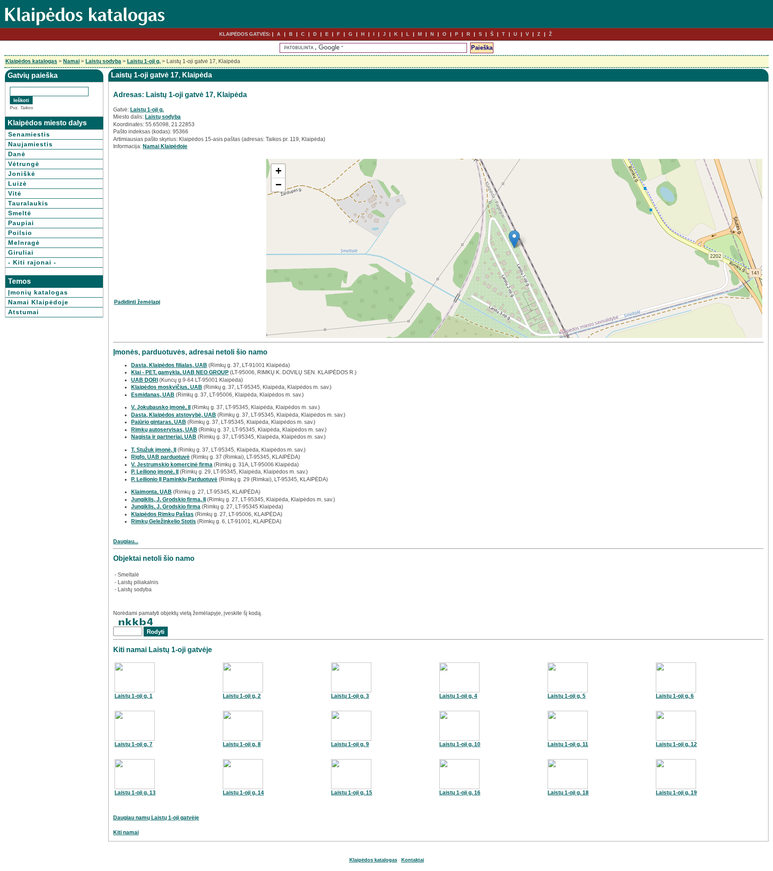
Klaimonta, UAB (151, 492)
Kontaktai (412, 859)
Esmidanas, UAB (152, 395)
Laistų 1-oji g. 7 (134, 744)
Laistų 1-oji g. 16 (459, 793)
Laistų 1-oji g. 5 (567, 696)
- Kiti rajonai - (32, 262)
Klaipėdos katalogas (31, 61)
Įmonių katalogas (38, 292)
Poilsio (20, 232)
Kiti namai (126, 832)
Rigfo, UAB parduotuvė (160, 457)
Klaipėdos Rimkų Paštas (162, 514)
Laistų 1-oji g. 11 (568, 744)
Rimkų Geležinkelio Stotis (163, 521)
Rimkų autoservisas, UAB (164, 430)
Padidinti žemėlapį (137, 302)
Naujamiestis (30, 144)
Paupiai (21, 222)
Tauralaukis (28, 203)
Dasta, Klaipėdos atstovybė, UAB (173, 415)
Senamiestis (29, 134)
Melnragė (24, 242)
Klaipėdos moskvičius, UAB (166, 387)
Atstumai (23, 312)
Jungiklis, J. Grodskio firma (165, 507)
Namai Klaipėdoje (38, 302)
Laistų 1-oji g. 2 (242, 696)
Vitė (14, 193)
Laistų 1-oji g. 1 (134, 696)
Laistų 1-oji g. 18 (568, 793)
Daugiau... (125, 541)
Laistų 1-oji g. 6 (675, 696)
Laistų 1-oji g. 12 (676, 744)
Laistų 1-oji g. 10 (459, 744)
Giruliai (21, 252)
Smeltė (19, 213)
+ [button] (278, 170)
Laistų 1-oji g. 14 (243, 793)
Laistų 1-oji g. (144, 61)
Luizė (17, 183)
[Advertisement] (189, 221)
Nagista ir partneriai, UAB (163, 437)
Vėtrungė (23, 163)
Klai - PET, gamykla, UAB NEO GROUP (180, 372)
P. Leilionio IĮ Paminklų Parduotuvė (174, 479)
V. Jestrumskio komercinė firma (171, 464)
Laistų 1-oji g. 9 (350, 744)
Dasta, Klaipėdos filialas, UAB (169, 365)
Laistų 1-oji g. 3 (350, 696)
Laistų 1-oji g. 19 (676, 793)
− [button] (278, 184)
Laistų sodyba (103, 61)
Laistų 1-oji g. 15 (351, 793)
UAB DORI (144, 380)
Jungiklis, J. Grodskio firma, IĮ (168, 499)
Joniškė (21, 173)
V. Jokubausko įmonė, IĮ (161, 407)
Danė (16, 154)
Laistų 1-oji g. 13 (135, 793)
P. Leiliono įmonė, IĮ (154, 472)
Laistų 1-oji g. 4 (458, 696)
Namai (71, 61)
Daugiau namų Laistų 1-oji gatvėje (156, 818)
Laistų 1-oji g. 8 (242, 744)
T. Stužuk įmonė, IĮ (153, 450)
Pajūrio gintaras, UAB (158, 422)
